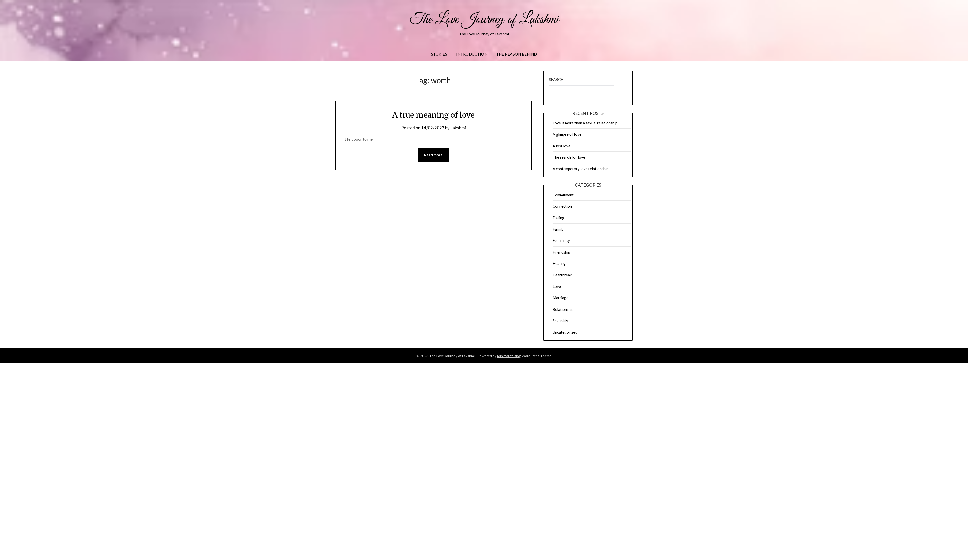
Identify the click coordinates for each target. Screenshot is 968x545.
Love (557, 286)
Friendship (561, 252)
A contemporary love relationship (581, 168)
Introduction (471, 54)
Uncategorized (565, 332)
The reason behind (516, 54)
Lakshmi (458, 127)
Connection (562, 206)
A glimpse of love (567, 134)
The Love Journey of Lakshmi (484, 20)
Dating (558, 217)
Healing (559, 263)
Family (558, 229)
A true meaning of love (433, 115)
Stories (439, 54)
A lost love (561, 146)
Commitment (563, 195)
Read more (433, 155)
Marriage (560, 297)
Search (556, 79)
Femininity (561, 240)
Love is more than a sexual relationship (585, 123)
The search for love (569, 157)
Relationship (563, 309)
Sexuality (560, 320)
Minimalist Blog (509, 355)
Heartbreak (562, 274)
